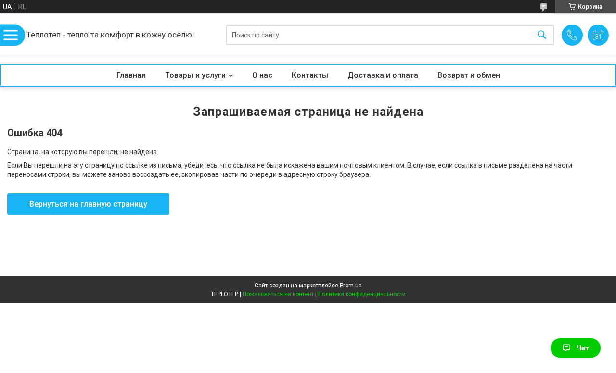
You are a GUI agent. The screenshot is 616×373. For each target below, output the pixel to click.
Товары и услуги (195, 75)
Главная (131, 75)
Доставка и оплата (382, 75)
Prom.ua (351, 285)
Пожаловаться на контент (278, 294)
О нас (262, 75)
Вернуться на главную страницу (88, 204)
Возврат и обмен (468, 75)
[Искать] (541, 35)
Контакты (310, 75)
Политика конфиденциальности (362, 294)
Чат (583, 348)
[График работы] (598, 35)
